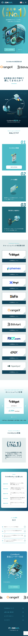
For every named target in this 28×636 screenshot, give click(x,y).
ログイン (20, 49)
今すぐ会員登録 (10, 49)
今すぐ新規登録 (14, 586)
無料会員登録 (14, 167)
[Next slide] (25, 406)
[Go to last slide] (3, 406)
